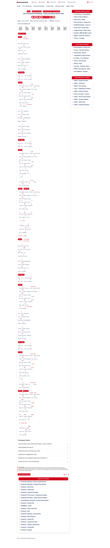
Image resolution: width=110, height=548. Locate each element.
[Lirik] (51, 17)
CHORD (19, 6)
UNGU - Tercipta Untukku (81, 99)
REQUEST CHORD (59, 6)
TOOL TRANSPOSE (27, 6)
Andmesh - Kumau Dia (27, 519)
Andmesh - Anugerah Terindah (29, 492)
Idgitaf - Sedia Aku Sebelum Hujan (82, 35)
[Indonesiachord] (22, 2)
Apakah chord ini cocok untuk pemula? (28, 461)
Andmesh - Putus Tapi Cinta (29, 508)
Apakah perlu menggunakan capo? (27, 454)
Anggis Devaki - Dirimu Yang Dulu (82, 30)
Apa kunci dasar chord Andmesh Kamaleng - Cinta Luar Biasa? (35, 444)
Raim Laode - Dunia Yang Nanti (81, 27)
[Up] (38, 17)
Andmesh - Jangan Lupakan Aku (30, 524)
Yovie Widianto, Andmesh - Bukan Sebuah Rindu (35, 500)
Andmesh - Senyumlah (27, 527)
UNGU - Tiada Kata (79, 83)
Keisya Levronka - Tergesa (81, 94)
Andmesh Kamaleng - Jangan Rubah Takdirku (34, 497)
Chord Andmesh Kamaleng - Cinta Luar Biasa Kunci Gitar (43, 13)
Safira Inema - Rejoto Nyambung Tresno (80, 53)
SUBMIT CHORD (70, 6)
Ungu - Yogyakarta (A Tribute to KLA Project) (82, 88)
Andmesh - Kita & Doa (27, 487)
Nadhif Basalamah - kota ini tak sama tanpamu (83, 25)
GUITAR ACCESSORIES (38, 6)
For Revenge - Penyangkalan (82, 14)
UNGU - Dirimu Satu (79, 102)
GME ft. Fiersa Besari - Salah (82, 68)
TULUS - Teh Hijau (79, 38)
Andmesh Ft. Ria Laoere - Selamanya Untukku (34, 495)
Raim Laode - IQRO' (79, 19)
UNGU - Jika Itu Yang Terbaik (82, 96)
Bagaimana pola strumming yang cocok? (29, 451)
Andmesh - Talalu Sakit (27, 489)
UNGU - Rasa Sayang (80, 86)
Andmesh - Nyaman (26, 530)
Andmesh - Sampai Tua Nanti (29, 522)
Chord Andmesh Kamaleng (24, 474)
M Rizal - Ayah (78, 63)
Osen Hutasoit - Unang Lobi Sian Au (82, 47)
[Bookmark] (54, 17)
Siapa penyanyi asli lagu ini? (25, 447)
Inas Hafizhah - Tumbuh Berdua (80, 71)
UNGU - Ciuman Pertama (81, 91)
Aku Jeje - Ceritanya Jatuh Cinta (81, 66)
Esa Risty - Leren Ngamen (81, 58)
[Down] (33, 17)
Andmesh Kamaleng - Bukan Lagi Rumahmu (33, 481)
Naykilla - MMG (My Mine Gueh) (82, 33)
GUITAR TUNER (50, 6)
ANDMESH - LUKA (26, 505)
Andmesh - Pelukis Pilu (27, 503)
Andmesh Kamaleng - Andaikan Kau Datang (33, 484)
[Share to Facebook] (64, 474)
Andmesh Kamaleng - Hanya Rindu (31, 513)
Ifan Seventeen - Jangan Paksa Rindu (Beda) (83, 22)
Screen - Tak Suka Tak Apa (81, 50)
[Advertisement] (55, 546)
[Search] (90, 2)
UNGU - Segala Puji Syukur (81, 104)
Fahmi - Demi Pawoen (80, 60)
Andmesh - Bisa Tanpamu (28, 516)
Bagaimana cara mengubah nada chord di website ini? (32, 458)
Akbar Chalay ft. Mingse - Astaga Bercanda (81, 17)
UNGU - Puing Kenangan (81, 80)
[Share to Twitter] (66, 474)
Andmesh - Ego (25, 511)
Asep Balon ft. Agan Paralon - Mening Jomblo (82, 55)
